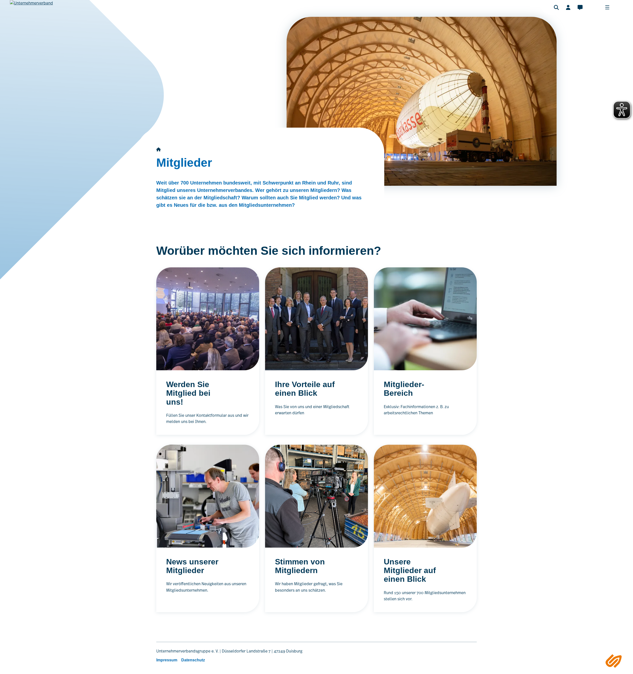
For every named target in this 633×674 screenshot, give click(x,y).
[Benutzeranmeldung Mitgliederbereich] (568, 7)
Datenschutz (193, 660)
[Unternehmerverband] (31, 10)
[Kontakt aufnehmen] (580, 7)
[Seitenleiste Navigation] (613, 661)
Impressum (166, 660)
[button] (556, 7)
